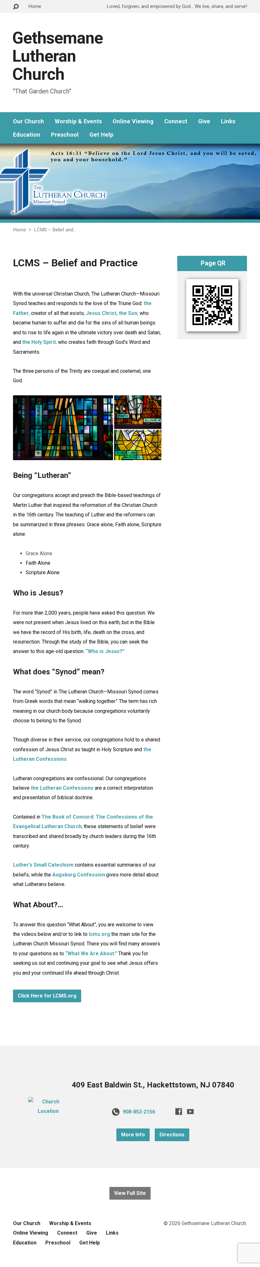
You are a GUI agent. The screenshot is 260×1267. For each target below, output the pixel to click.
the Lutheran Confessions (62, 788)
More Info (133, 1135)
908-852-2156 (139, 1112)
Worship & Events (78, 121)
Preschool (65, 135)
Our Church (28, 121)
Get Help (101, 135)
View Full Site (130, 1193)
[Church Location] (48, 1111)
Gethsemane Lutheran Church (57, 56)
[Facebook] (178, 1111)
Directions (172, 1135)
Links (228, 121)
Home (34, 6)
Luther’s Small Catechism (43, 865)
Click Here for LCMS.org (47, 996)
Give (204, 121)
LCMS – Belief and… (55, 230)
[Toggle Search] (16, 7)
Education (26, 135)
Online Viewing (133, 121)
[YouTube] (190, 1111)
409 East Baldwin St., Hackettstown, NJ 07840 (153, 1084)
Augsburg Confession (78, 875)
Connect (175, 121)
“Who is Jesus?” (105, 651)
